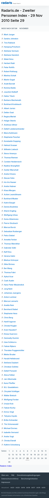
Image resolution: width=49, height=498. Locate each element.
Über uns (5, 475)
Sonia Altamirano (11, 219)
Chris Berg (8, 317)
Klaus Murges (9, 190)
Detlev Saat (9, 112)
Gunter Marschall (11, 170)
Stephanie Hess (10, 313)
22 (46, 455)
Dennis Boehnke (11, 207)
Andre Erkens (10, 174)
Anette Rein (9, 305)
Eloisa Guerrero (10, 334)
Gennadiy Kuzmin (11, 338)
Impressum (5, 482)
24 (13, 458)
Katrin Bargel (9, 203)
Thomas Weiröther (12, 244)
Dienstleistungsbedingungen (28, 475)
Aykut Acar (8, 276)
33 (38, 458)
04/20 (18, 487)
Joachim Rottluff (11, 92)
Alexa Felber (9, 375)
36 (9, 462)
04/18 (28, 487)
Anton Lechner (10, 297)
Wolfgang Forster (11, 399)
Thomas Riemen (11, 157)
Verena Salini (9, 256)
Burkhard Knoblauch (12, 104)
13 (13, 455)
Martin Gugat (9, 79)
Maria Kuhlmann (10, 133)
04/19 (23, 487)
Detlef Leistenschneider (14, 129)
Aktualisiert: (5, 487)
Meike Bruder (10, 354)
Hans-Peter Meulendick (14, 285)
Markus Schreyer (11, 260)
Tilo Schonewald (11, 424)
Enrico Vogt (9, 412)
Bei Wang (8, 268)
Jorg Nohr (8, 289)
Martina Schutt (10, 75)
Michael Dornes (10, 428)
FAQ (12, 475)
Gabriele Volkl (10, 248)
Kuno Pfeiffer (9, 383)
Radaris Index (6, 466)
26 (20, 458)
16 (24, 455)
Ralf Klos (7, 252)
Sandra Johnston (11, 38)
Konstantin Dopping (12, 141)
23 (9, 458)
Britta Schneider (11, 420)
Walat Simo (8, 59)
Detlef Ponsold (10, 371)
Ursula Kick (8, 404)
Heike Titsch (9, 96)
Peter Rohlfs (9, 67)
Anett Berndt (9, 84)
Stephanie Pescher (12, 137)
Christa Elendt (10, 440)
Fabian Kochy (9, 408)
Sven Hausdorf (10, 330)
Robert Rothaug (10, 71)
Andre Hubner (10, 186)
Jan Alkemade (10, 379)
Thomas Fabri (10, 272)
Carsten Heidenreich (13, 162)
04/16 (38, 487)
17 (27, 455)
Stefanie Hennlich (11, 55)
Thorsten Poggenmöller (14, 350)
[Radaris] (6, 3)
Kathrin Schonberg (12, 445)
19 (35, 455)
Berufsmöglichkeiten (29, 479)
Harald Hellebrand (11, 358)
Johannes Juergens (12, 293)
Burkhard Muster (11, 198)
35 (46, 458)
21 (42, 455)
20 (38, 455)
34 (42, 458)
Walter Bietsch (10, 395)
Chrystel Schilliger (11, 391)
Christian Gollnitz (11, 367)
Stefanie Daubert (11, 363)
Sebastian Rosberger (13, 231)
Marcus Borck (10, 227)
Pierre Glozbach (11, 223)
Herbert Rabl (9, 63)
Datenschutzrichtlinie (9, 479)
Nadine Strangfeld (11, 166)
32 (35, 458)
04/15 (43, 487)
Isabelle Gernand (11, 432)
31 (31, 458)
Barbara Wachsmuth (12, 100)
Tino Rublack (9, 43)
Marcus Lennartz (11, 301)
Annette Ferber (10, 239)
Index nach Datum (9, 28)
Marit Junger (9, 34)
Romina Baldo (10, 88)
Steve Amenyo (10, 153)
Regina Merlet (10, 116)
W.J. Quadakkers (11, 387)
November (23, 28)
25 (17, 458)
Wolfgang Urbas (11, 215)
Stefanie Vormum (11, 51)
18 (31, 455)
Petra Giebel (9, 235)
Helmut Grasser (10, 145)
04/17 (33, 487)
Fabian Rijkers (10, 346)
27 (24, 458)
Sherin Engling (10, 211)
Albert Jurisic (9, 108)
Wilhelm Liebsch (11, 149)
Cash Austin (9, 280)
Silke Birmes (9, 264)
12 (9, 455)
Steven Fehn (9, 178)
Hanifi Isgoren (10, 321)
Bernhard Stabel (11, 309)
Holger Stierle (10, 121)
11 (45, 451)
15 (20, 455)
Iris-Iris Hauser (10, 182)
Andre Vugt (9, 436)
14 (16, 455)
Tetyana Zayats (10, 416)
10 (42, 451)
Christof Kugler (10, 326)
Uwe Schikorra (10, 342)
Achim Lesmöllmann (12, 194)
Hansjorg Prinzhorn (12, 47)
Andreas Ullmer (10, 125)
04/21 (12, 487)
